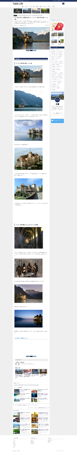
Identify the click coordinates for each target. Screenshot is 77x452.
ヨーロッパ (26, 6)
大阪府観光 (53, 76)
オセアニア (49, 6)
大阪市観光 (53, 66)
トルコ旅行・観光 (54, 81)
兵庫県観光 (60, 56)
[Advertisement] (31, 54)
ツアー (59, 79)
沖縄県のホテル (54, 51)
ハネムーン (56, 59)
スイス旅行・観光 (24, 15)
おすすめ (53, 6)
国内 (22, 6)
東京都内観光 (58, 69)
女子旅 (58, 86)
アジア (31, 6)
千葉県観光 (53, 64)
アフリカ (44, 6)
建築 (52, 56)
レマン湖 (34, 15)
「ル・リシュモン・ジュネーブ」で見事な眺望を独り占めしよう (37, 407)
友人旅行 (58, 49)
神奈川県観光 (60, 54)
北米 (34, 6)
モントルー (29, 15)
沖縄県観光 (53, 69)
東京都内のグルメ (54, 71)
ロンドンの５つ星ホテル (55, 61)
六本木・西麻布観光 (59, 76)
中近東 (41, 6)
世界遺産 (58, 64)
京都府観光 (53, 89)
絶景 (41, 15)
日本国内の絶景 (54, 84)
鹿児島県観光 (53, 86)
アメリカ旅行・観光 (60, 51)
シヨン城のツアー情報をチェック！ (21, 338)
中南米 (37, 6)
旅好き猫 (22, 362)
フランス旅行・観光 (54, 54)
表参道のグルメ (60, 81)
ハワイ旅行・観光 (54, 79)
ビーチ (56, 56)
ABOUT (57, 113)
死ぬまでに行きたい (54, 74)
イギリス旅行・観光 (59, 66)
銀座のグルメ (61, 61)
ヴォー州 (19, 15)
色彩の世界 (53, 49)
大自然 (60, 74)
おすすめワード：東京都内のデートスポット (58, 0)
